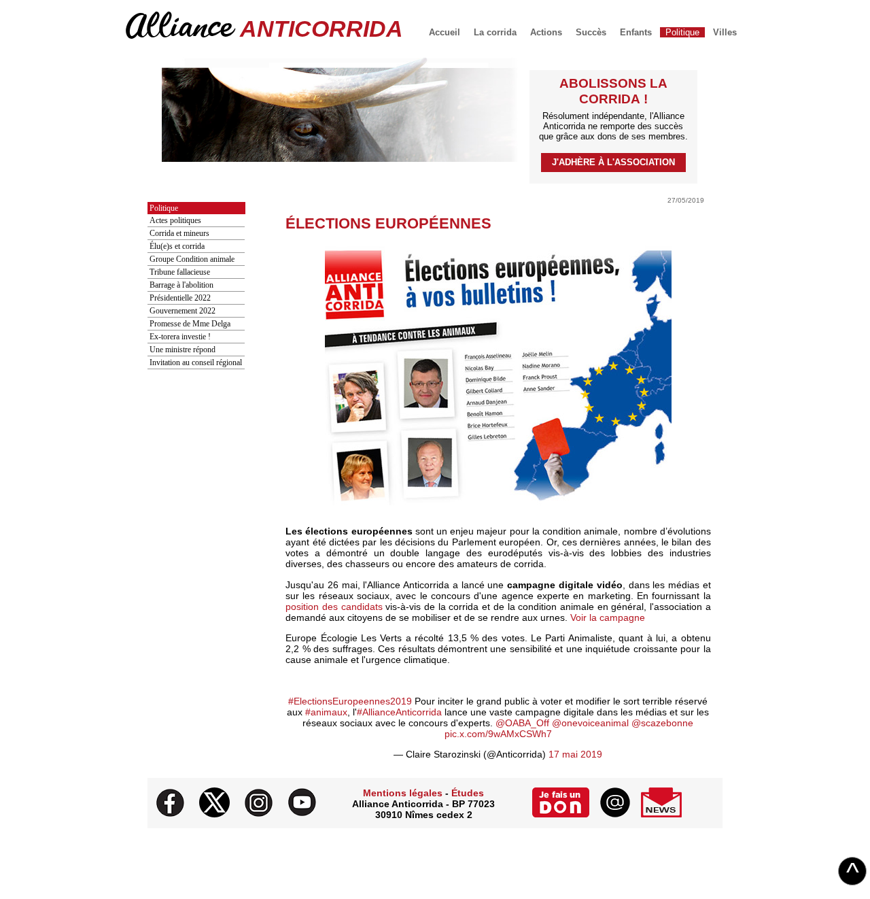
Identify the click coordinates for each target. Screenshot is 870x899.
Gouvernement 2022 (182, 311)
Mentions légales (402, 792)
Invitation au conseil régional (196, 362)
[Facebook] (170, 814)
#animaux (326, 712)
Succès (591, 32)
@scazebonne (662, 722)
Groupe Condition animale (192, 259)
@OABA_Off (522, 722)
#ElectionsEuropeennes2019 (350, 701)
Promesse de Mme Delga (190, 324)
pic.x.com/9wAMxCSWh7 (498, 733)
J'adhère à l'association (613, 162)
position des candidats (333, 606)
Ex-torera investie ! (180, 337)
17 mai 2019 (575, 754)
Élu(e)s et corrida (177, 246)
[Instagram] (258, 814)
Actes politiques (175, 220)
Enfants (636, 32)
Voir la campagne (607, 617)
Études (467, 792)
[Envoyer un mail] (615, 814)
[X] (214, 814)
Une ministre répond (182, 349)
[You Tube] (302, 814)
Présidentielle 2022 (180, 298)
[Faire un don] (560, 814)
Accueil (444, 32)
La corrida (495, 32)
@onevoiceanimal (590, 722)
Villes (725, 32)
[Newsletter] (661, 814)
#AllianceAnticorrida (399, 712)
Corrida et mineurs (179, 233)
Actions (546, 32)
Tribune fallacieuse (180, 272)
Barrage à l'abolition (181, 285)
